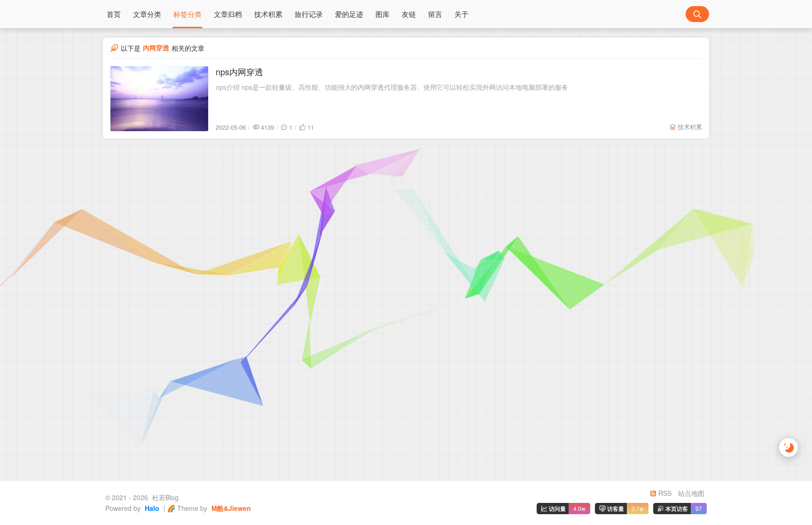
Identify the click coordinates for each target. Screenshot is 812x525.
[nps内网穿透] (159, 99)
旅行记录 (309, 14)
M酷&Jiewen (230, 508)
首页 (114, 14)
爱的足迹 (349, 14)
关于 (461, 14)
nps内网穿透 (239, 71)
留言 (435, 14)
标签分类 (187, 14)
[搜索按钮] (697, 14)
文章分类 (147, 14)
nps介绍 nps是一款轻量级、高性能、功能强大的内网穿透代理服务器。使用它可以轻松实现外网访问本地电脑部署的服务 (392, 87)
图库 (382, 14)
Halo (151, 508)
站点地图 (691, 493)
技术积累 (268, 14)
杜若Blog (164, 497)
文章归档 (228, 14)
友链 (409, 14)
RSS (663, 493)
